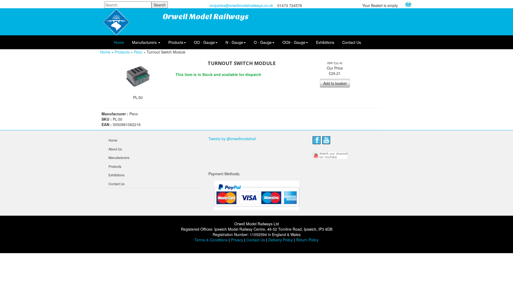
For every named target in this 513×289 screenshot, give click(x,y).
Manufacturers (145, 42)
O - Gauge (263, 42)
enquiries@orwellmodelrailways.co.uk (241, 5)
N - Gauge (234, 42)
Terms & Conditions (211, 239)
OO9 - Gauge (293, 42)
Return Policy (307, 239)
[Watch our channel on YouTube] (330, 154)
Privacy (237, 239)
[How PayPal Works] (256, 195)
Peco (138, 52)
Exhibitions (325, 42)
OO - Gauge (204, 42)
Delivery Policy (280, 239)
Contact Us (351, 42)
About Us (115, 149)
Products (175, 42)
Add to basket (335, 83)
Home (119, 42)
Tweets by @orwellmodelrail (232, 138)
